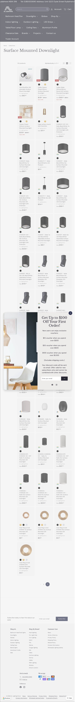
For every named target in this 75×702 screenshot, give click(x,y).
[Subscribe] (63, 379)
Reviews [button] (7, 698)
